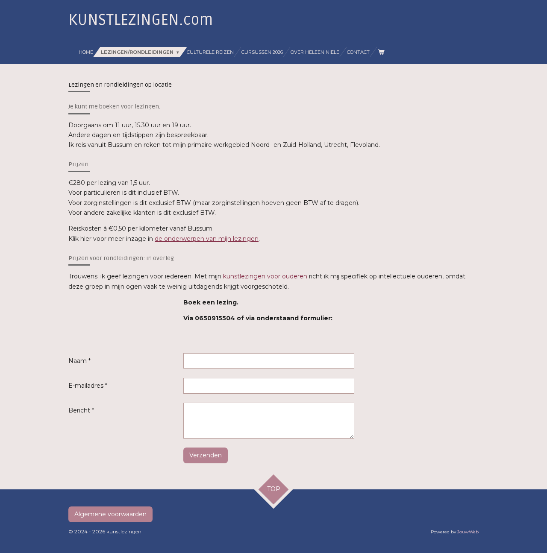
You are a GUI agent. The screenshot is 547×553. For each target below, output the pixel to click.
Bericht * (81, 410)
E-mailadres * (87, 385)
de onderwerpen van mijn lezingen (207, 239)
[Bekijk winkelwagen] (380, 52)
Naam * (79, 361)
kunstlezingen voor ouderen (265, 276)
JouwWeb (468, 532)
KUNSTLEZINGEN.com (140, 20)
